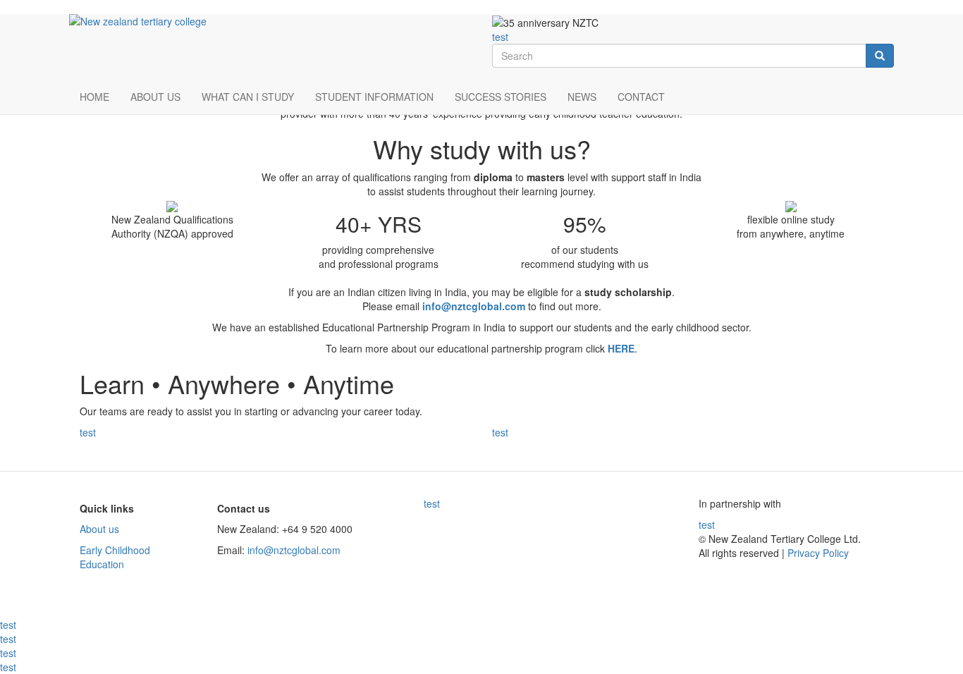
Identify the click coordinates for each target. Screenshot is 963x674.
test (500, 37)
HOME (94, 97)
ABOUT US (155, 97)
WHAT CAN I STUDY (248, 97)
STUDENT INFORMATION (374, 97)
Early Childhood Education (115, 557)
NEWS (582, 97)
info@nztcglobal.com (294, 550)
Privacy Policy (817, 553)
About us (99, 529)
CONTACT (641, 97)
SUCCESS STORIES (500, 97)
